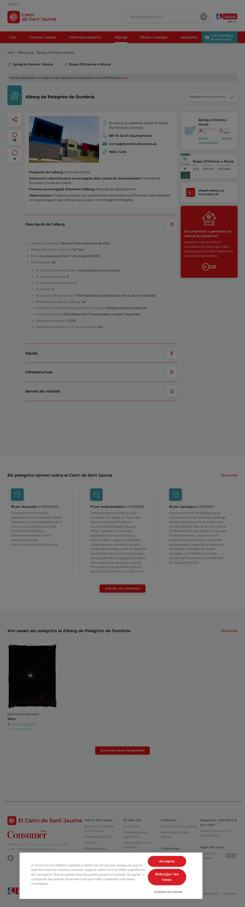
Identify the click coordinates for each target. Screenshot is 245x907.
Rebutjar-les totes (167, 877)
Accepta (167, 861)
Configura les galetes (168, 891)
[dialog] (111, 875)
